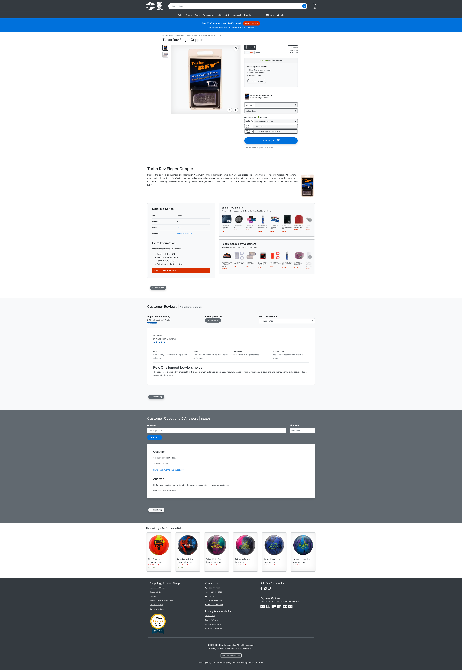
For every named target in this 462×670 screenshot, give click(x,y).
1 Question (294, 50)
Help (282, 15)
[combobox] (236, 6)
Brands (247, 15)
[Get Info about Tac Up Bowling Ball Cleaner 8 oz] (252, 131)
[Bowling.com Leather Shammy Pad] (287, 219)
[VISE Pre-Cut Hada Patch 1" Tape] (275, 219)
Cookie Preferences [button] (212, 620)
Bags (197, 15)
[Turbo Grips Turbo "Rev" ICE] (251, 255)
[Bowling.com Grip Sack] (251, 219)
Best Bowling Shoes (157, 609)
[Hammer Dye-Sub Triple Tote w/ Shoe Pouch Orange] (227, 255)
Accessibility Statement (213, 628)
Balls (180, 15)
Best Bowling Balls (156, 605)
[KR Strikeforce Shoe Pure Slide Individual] (263, 255)
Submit (155, 437)
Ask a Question (292, 52)
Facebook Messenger (214, 605)
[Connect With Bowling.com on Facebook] (262, 589)
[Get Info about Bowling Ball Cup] (251, 126)
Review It (214, 320)
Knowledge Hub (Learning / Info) (161, 600)
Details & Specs (257, 81)
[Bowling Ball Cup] (239, 219)
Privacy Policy (210, 616)
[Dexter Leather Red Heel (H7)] (299, 219)
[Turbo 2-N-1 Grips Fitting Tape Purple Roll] (299, 255)
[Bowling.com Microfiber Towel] (227, 219)
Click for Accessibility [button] (213, 624)
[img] (285, 606)
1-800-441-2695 (213, 588)
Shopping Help (155, 592)
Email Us (210, 596)
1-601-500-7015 (216, 592)
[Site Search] (304, 6)
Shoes (189, 15)
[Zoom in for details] (236, 48)
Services (153, 596)
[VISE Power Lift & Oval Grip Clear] (239, 255)
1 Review (294, 48)
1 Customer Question (191, 307)
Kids (220, 15)
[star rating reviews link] (290, 46)
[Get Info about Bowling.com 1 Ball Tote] (252, 121)
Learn (271, 15)
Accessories (208, 15)
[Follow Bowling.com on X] (266, 589)
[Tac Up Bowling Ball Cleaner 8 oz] (263, 219)
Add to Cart (269, 140)
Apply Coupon (251, 23)
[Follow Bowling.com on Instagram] (270, 589)
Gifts (227, 15)
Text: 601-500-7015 (214, 600)
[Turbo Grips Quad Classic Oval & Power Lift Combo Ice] (311, 255)
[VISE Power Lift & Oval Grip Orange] (275, 255)
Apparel (237, 15)
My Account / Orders (157, 588)
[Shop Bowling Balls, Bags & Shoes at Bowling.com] (154, 6)
